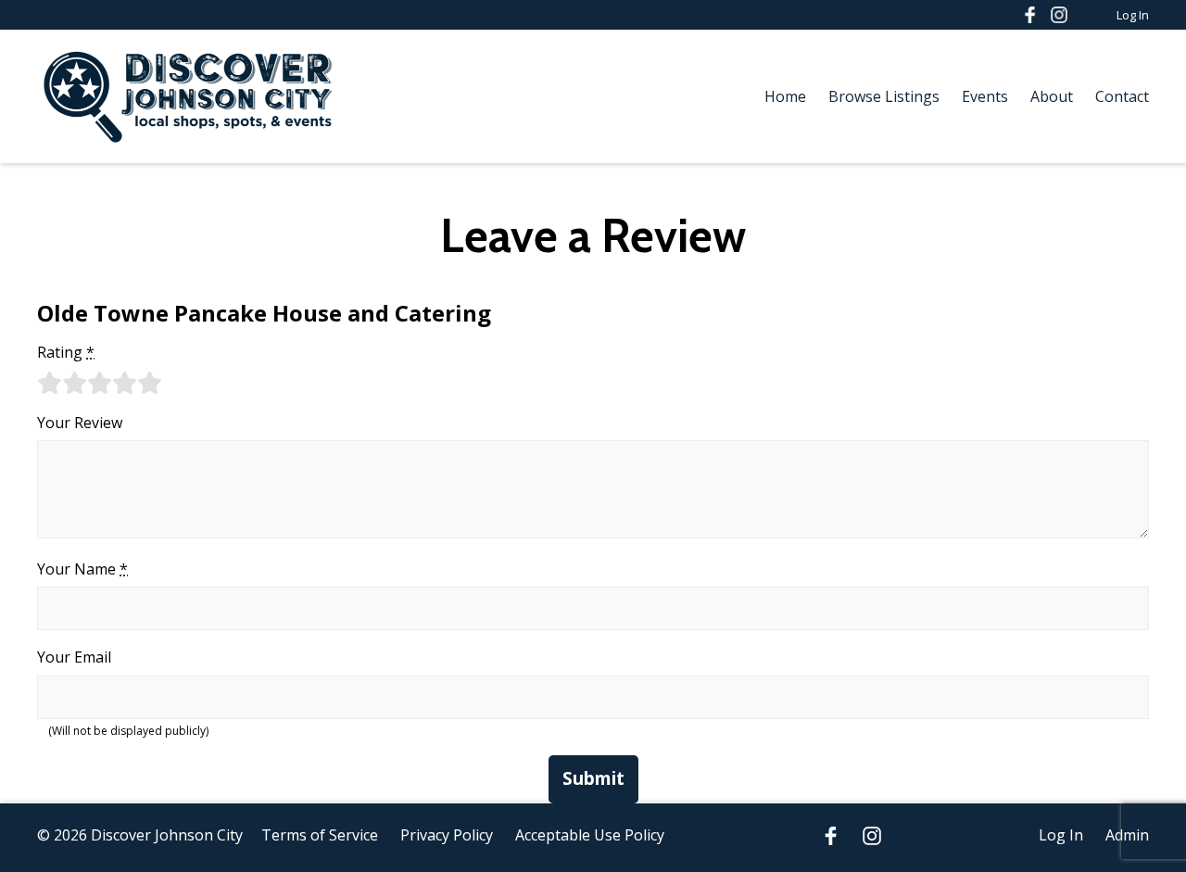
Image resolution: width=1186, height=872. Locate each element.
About (1051, 96)
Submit (593, 778)
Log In (1133, 14)
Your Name (82, 569)
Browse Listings (884, 96)
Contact (1122, 96)
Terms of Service (319, 835)
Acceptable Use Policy (589, 835)
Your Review (79, 422)
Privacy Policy (446, 835)
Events (985, 96)
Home (785, 96)
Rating (66, 352)
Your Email (74, 657)
